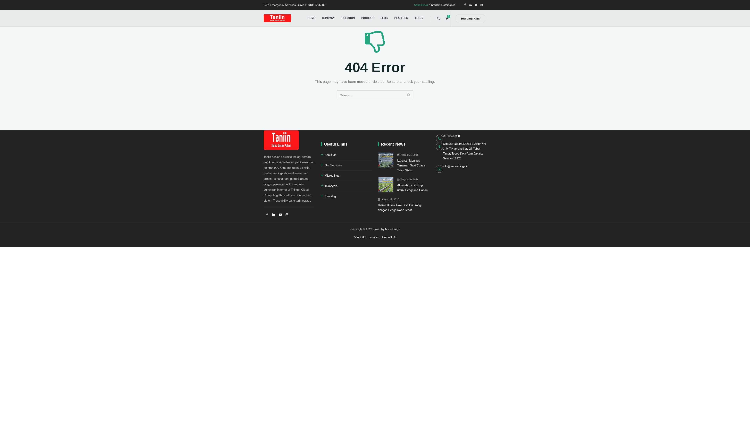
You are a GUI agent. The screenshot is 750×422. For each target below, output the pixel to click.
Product (367, 18)
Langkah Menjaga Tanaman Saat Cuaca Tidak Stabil (411, 165)
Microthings (332, 175)
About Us (331, 154)
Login (419, 18)
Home (311, 18)
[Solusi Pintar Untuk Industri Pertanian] (277, 18)
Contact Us (389, 237)
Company (328, 18)
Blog (384, 18)
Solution (348, 18)
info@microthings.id (456, 166)
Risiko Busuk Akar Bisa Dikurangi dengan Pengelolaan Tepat (399, 207)
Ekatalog (330, 196)
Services (374, 237)
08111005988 (451, 136)
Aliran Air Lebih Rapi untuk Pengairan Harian (412, 187)
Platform (401, 18)
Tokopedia (331, 186)
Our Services (333, 165)
